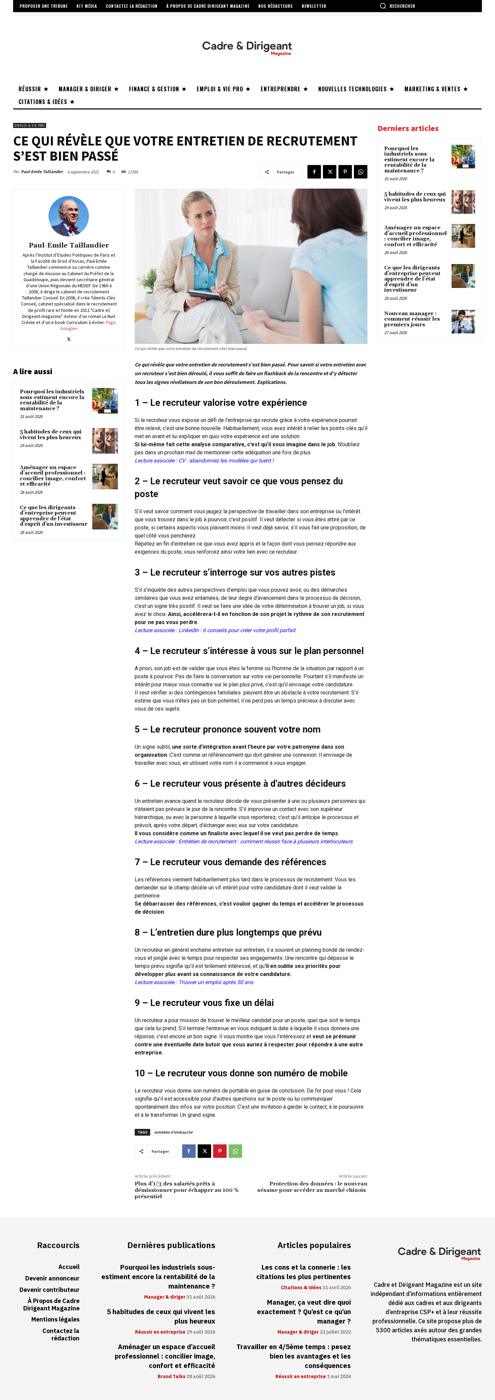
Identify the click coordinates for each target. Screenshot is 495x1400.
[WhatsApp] (360, 171)
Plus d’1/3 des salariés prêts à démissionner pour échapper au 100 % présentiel (187, 1190)
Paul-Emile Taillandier (42, 171)
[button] (397, 5)
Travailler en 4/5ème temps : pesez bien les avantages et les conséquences (293, 1356)
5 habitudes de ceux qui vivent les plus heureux (50, 435)
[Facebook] (314, 171)
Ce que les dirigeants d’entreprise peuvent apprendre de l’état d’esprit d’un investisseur (54, 516)
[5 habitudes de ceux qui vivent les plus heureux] (105, 441)
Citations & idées (301, 1288)
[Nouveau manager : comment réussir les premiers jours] (463, 321)
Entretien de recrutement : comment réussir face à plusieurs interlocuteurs (265, 841)
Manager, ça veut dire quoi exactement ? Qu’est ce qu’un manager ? (304, 1311)
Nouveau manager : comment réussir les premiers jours (412, 319)
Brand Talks (172, 1377)
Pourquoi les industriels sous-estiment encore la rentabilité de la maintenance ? (52, 400)
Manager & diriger (165, 1297)
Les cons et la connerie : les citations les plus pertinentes (303, 1272)
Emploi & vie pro (29, 125)
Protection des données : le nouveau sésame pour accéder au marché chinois (312, 1187)
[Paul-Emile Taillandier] (68, 216)
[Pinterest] (345, 171)
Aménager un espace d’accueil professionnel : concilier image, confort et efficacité (53, 476)
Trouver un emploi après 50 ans (215, 982)
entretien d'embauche (173, 1132)
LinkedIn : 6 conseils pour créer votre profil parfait (236, 630)
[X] (329, 171)
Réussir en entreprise (160, 1332)
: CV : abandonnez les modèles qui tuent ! (223, 460)
